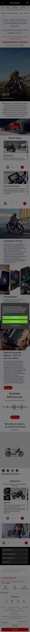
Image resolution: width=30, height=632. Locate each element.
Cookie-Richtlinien (9, 313)
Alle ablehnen (15, 317)
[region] (15, 316)
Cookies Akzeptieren (15, 321)
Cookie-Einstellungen (15, 325)
